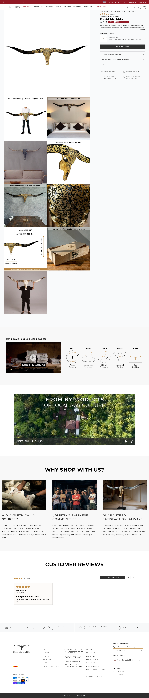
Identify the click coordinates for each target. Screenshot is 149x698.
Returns (46, 656)
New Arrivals (91, 653)
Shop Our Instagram (94, 676)
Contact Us (133, 2)
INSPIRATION (88, 7)
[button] (104, 14)
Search (45, 663)
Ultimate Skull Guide (72, 661)
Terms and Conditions (51, 666)
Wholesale (142, 2)
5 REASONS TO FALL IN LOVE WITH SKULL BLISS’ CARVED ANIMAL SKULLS (73, 651)
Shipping (46, 653)
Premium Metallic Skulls (95, 669)
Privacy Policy (66, 695)
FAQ (125, 2)
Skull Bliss (84, 695)
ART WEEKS (27, 7)
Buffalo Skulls (92, 659)
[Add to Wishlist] (143, 46)
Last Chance (90, 673)
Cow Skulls (90, 656)
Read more (142, 29)
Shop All (89, 649)
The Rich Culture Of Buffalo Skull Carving (73, 665)
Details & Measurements (111, 54)
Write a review (113, 578)
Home (101, 11)
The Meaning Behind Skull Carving (115, 59)
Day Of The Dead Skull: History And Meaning (72, 657)
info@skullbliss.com (120, 655)
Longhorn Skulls (92, 666)
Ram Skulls (90, 663)
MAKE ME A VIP (140, 650)
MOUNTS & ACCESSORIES (72, 7)
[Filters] (128, 577)
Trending (49, 7)
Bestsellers (38, 7)
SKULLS (58, 7)
